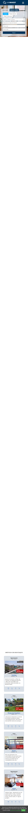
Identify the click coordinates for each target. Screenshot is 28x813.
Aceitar (23, 810)
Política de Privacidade (15, 810)
